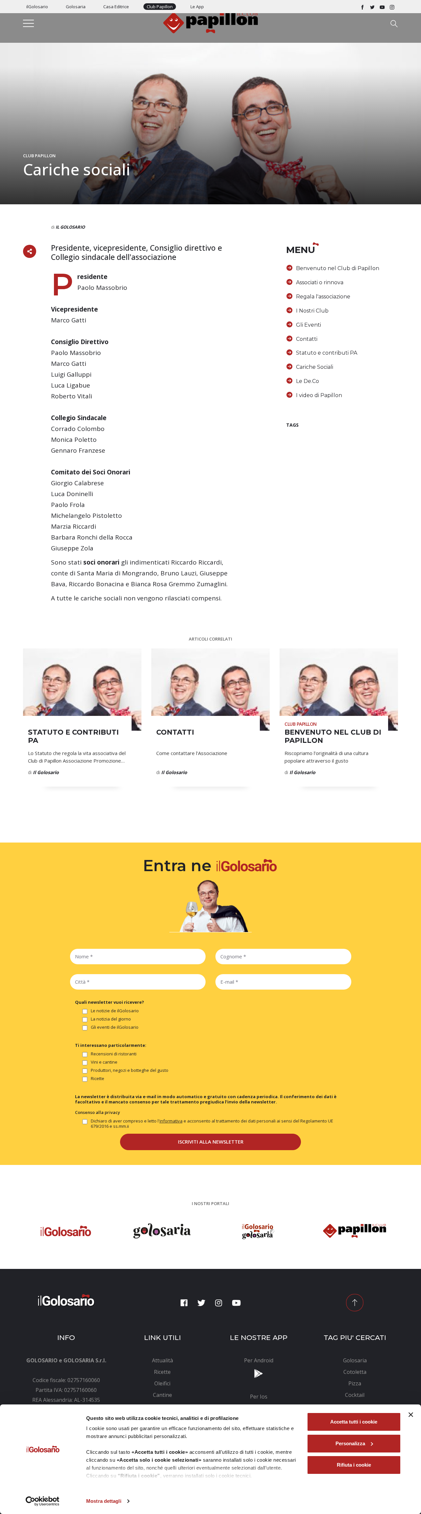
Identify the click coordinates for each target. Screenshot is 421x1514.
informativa (171, 1121)
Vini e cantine (104, 1062)
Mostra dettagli (103, 1501)
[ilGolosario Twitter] (372, 6)
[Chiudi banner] (411, 1414)
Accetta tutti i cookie (353, 1422)
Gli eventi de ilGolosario (114, 1027)
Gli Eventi (308, 325)
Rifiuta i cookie (354, 1465)
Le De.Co (307, 381)
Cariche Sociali (314, 367)
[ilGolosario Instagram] (392, 6)
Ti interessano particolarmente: (110, 1045)
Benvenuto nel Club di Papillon (337, 268)
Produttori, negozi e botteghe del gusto (129, 1070)
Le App (197, 7)
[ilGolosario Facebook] (362, 6)
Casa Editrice (116, 7)
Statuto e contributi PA (326, 353)
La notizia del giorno (111, 1019)
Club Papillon (160, 7)
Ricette (97, 1078)
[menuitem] (162, 1360)
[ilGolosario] (210, 22)
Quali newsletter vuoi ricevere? (109, 1002)
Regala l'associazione (323, 296)
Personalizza (350, 1443)
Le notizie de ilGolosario (115, 1011)
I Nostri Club (312, 311)
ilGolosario (37, 7)
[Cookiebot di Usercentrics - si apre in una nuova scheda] (42, 1501)
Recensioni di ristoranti (113, 1054)
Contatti (306, 339)
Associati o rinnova (319, 282)
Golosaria (76, 7)
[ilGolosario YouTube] (382, 6)
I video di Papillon (319, 395)
